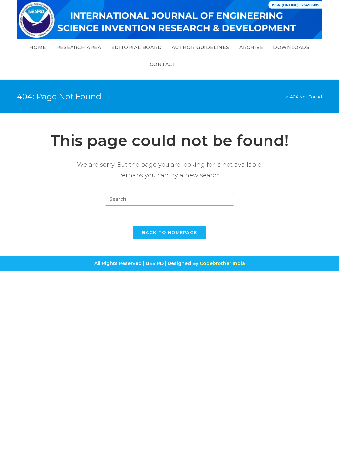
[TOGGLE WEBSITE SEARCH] (187, 64)
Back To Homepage (169, 232)
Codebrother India (222, 263)
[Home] (282, 96)
